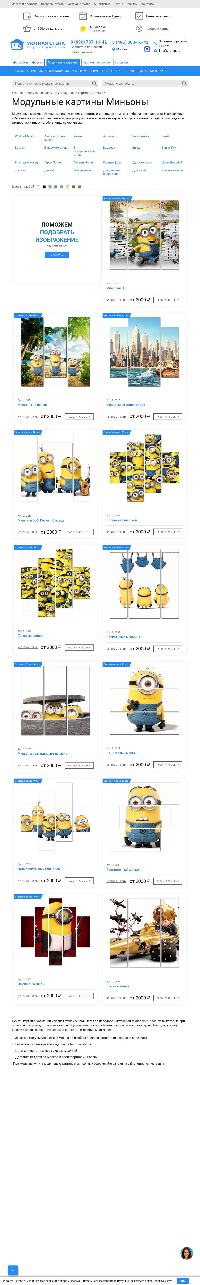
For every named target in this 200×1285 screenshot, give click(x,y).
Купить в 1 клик (116, 300)
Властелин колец (26, 162)
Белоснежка (140, 136)
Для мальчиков (172, 170)
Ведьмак (109, 147)
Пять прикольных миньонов (39, 869)
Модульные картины (63, 62)
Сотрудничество (79, 4)
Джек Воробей (172, 162)
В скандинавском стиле (84, 151)
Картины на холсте (96, 62)
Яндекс (98, 29)
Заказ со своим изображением (62, 70)
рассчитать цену (168, 300)
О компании (102, 4)
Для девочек (83, 170)
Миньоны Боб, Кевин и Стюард (41, 520)
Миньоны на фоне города (125, 405)
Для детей (139, 170)
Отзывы (132, 4)
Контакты (147, 4)
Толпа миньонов (30, 636)
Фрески (37, 62)
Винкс (136, 147)
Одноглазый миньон (122, 753)
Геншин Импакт (84, 162)
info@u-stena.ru (169, 51)
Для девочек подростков (112, 172)
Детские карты (142, 162)
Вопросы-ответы (52, 4)
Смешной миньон (31, 984)
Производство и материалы (146, 70)
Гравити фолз (112, 162)
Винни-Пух (169, 147)
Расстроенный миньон (123, 870)
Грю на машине (117, 986)
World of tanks (24, 136)
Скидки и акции (157, 29)
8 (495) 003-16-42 (130, 42)
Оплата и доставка (25, 4)
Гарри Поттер (53, 162)
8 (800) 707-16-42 (89, 42)
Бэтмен (20, 147)
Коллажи (121, 62)
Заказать (57, 255)
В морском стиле (55, 147)
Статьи (118, 4)
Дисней (49, 170)
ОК (183, 1280)
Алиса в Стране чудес (54, 138)
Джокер (20, 170)
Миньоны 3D (115, 288)
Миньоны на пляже (32, 405)
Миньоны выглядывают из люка (42, 753)
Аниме (78, 136)
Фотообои (20, 62)
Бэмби (166, 136)
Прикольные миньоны (123, 637)
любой (29, 186)
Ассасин (108, 136)
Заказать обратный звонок (173, 43)
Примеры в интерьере (105, 70)
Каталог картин (24, 70)
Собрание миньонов (121, 520)
